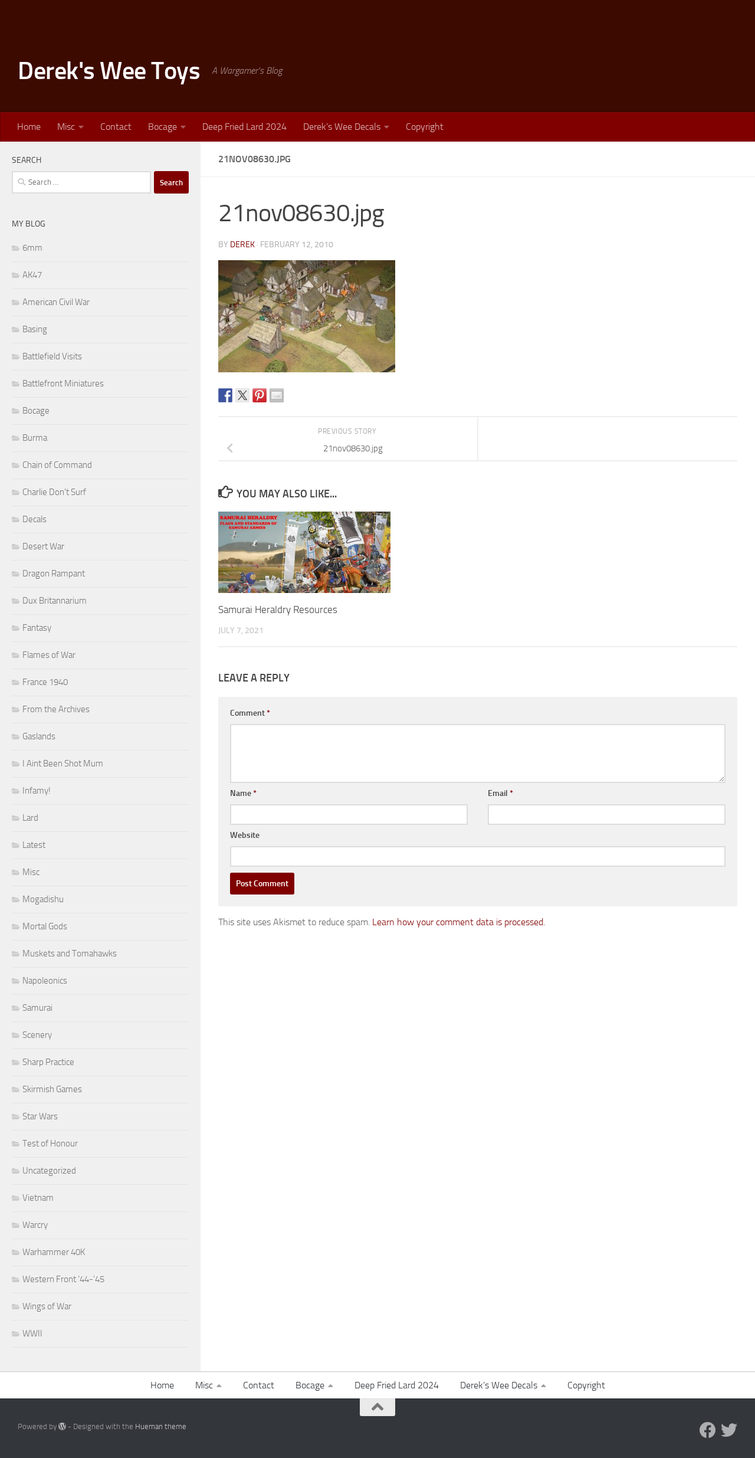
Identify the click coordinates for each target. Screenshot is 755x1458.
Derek (242, 245)
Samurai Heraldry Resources (277, 609)
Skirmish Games (52, 1089)
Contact (116, 126)
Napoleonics (44, 980)
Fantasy (36, 627)
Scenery (37, 1035)
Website (245, 835)
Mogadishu (43, 899)
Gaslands (38, 736)
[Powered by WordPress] (62, 1426)
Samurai (37, 1007)
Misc (66, 126)
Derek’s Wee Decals (341, 126)
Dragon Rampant (53, 573)
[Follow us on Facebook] (708, 1430)
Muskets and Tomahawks (69, 953)
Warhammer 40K (53, 1252)
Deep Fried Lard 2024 (244, 126)
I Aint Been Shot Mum (62, 763)
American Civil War (56, 302)
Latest (33, 845)
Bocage (162, 126)
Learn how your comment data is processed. (458, 922)
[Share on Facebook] (225, 395)
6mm (32, 248)
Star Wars (40, 1116)
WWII (32, 1333)
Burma (34, 438)
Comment (250, 713)
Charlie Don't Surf (54, 492)
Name (243, 793)
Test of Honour (50, 1143)
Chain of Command (57, 465)
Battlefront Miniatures (63, 383)
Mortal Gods (44, 926)
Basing (34, 329)
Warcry (35, 1225)
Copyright (425, 126)
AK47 (32, 275)
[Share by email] (277, 395)
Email (500, 793)
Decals (34, 519)
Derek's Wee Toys (109, 71)
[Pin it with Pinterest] (259, 395)
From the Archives (56, 709)
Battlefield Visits (52, 356)
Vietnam (38, 1197)
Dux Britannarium (54, 600)
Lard (30, 817)
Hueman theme (160, 1426)
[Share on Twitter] (242, 395)
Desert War (43, 546)
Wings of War (46, 1306)
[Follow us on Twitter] (729, 1430)
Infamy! (36, 790)
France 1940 (45, 682)
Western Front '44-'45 (63, 1279)
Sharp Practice (48, 1062)
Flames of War (49, 655)
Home (29, 126)
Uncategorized (49, 1170)
